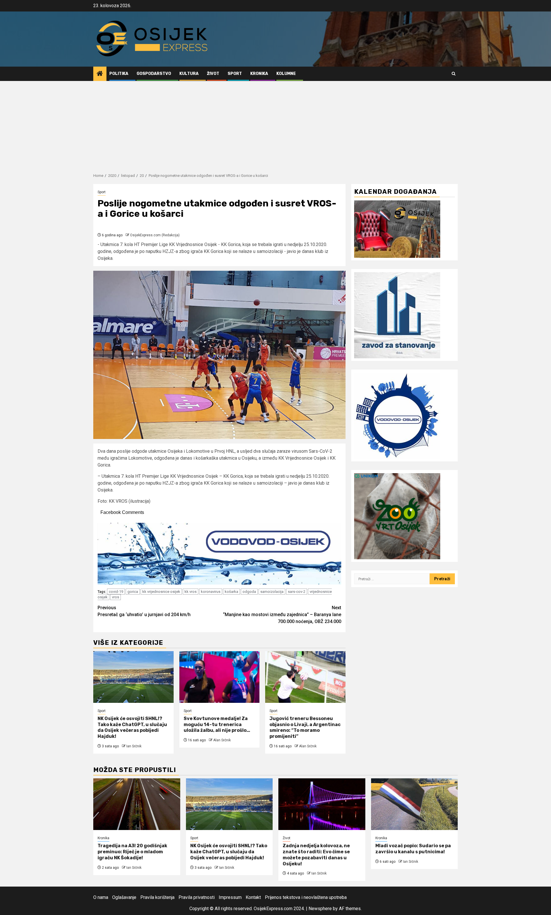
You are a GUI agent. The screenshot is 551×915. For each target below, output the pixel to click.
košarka (231, 591)
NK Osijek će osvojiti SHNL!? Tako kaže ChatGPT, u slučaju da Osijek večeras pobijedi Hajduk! (132, 727)
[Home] (100, 74)
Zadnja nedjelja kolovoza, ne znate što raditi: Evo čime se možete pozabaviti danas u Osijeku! (316, 854)
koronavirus (210, 591)
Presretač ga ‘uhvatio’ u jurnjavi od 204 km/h (144, 611)
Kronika (259, 73)
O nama (100, 897)
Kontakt (253, 897)
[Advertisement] (275, 124)
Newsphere (320, 908)
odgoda (249, 591)
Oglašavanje (124, 897)
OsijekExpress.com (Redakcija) (155, 235)
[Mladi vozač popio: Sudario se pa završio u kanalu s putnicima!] (414, 804)
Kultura (189, 73)
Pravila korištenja (157, 897)
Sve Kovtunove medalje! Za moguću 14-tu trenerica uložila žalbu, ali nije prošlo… (217, 724)
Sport (235, 73)
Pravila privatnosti (197, 897)
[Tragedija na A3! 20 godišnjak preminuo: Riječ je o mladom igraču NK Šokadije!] (136, 804)
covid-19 (116, 591)
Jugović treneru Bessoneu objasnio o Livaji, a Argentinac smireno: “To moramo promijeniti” (305, 727)
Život (213, 73)
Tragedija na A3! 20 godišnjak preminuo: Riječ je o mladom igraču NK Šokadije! (132, 851)
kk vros (191, 591)
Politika (118, 73)
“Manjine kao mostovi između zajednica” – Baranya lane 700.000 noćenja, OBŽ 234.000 (282, 614)
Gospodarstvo (154, 73)
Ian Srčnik (133, 746)
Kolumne (286, 73)
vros (115, 597)
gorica (132, 591)
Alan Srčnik (222, 740)
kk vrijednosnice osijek (161, 591)
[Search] (453, 73)
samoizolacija (272, 591)
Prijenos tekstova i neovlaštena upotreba (306, 897)
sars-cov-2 (296, 591)
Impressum (230, 897)
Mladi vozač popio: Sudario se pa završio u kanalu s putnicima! (413, 848)
